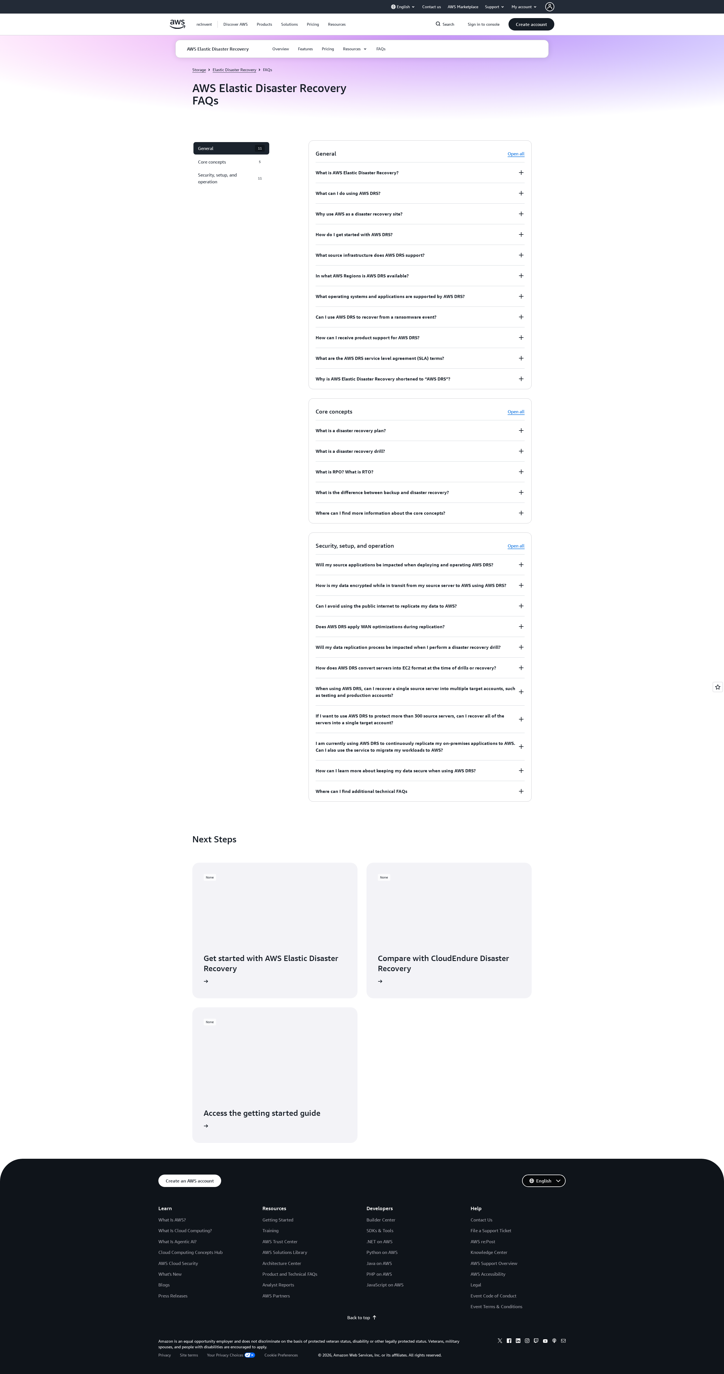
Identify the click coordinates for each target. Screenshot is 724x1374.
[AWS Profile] (549, 6)
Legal (476, 1285)
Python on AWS (382, 1252)
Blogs (164, 1285)
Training (270, 1230)
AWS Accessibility (488, 1274)
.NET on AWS (380, 1241)
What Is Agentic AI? (177, 1241)
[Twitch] (536, 1341)
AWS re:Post (483, 1241)
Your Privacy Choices (225, 1355)
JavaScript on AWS (385, 1285)
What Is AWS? (172, 1220)
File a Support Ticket (491, 1230)
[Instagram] (527, 1341)
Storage (199, 69)
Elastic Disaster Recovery (234, 69)
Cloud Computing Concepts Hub (190, 1252)
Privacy (164, 1355)
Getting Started (277, 1220)
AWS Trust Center (280, 1241)
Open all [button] (516, 153)
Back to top (358, 1317)
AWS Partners (276, 1296)
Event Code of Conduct (493, 1296)
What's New (170, 1274)
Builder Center (381, 1220)
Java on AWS (379, 1263)
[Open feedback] (718, 687)
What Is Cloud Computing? (185, 1230)
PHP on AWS (379, 1274)
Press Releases (173, 1296)
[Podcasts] (554, 1341)
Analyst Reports (278, 1285)
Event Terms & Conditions (496, 1306)
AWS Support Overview (494, 1263)
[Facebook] (509, 1341)
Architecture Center (281, 1263)
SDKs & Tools (380, 1230)
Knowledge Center (489, 1252)
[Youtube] (545, 1341)
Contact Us (481, 1220)
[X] (500, 1341)
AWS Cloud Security (178, 1263)
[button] (235, 24)
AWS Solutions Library (284, 1252)
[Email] (563, 1341)
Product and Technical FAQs (289, 1274)
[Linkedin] (518, 1341)
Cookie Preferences (281, 1355)
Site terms (189, 1355)
